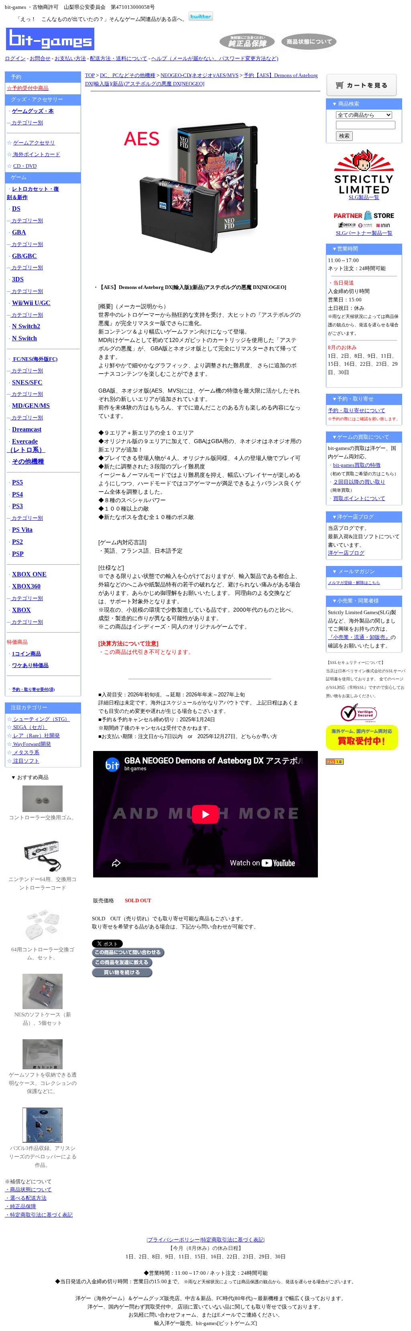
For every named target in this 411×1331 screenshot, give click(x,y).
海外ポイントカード (36, 154)
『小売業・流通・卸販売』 (359, 637)
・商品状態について (28, 1190)
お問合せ (40, 58)
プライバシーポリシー (174, 1240)
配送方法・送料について (118, 58)
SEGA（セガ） (29, 727)
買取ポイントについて (359, 498)
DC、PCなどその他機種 (127, 75)
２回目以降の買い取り (359, 482)
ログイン (15, 58)
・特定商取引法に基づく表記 (39, 1215)
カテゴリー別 (26, 123)
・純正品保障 (20, 1206)
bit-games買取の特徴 (356, 465)
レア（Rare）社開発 (36, 736)
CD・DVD (25, 166)
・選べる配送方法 (26, 1198)
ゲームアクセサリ (34, 143)
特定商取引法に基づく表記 (232, 1240)
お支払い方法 (70, 58)
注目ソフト (25, 761)
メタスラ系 (25, 752)
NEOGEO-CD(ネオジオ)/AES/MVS (199, 75)
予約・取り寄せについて (356, 410)
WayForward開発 (31, 744)
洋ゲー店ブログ (346, 553)
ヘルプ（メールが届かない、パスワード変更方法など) (214, 58)
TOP (90, 75)
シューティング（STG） (41, 719)
